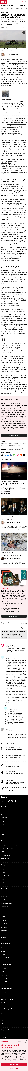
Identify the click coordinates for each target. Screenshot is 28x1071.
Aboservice (4, 1037)
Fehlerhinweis (18, 449)
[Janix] (2, 729)
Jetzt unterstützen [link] (14, 435)
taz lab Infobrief (5, 958)
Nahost (12, 8)
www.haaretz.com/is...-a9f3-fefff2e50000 (16, 694)
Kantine (3, 1016)
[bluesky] (12, 801)
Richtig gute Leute (5, 852)
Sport (2, 824)
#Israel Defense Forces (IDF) (15, 443)
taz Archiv (3, 1002)
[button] (26, 2)
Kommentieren (10, 449)
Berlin (2, 828)
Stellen (2, 879)
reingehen (3, 937)
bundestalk (3, 920)
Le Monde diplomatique (7, 999)
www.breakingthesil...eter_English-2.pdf (15, 691)
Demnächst (4, 968)
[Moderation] (2, 645)
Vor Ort (3, 971)
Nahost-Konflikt (19, 8)
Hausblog (3, 872)
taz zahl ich (3, 900)
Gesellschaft (4, 817)
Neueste (21, 623)
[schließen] (25, 1041)
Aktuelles (3, 869)
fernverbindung (5, 923)
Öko (2, 814)
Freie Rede (3, 934)
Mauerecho (4, 930)
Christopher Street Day (7, 848)
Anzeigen (3, 1023)
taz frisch (3, 951)
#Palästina (3, 445)
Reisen (2, 1013)
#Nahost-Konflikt (4, 443)
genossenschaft (5, 896)
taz (4, 797)
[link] (8, 5)
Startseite (3, 8)
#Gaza (24, 443)
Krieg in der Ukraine (6, 855)
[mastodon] (9, 801)
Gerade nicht (20, 1041)
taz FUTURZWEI (5, 996)
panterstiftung (4, 906)
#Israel (18, 445)
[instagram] (15, 801)
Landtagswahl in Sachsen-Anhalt (9, 845)
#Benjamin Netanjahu (11, 445)
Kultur (2, 821)
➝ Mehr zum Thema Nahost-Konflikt (11, 112)
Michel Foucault (5, 858)
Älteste (25, 623)
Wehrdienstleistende (12, 152)
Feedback (3, 1034)
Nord (2, 831)
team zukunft (4, 947)
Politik (8, 8)
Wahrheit (3, 834)
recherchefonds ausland (7, 903)
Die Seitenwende (5, 876)
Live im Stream (4, 975)
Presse (2, 882)
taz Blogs (3, 992)
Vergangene (4, 978)
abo (2, 893)
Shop (2, 1020)
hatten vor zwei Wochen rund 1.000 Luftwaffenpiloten (13, 161)
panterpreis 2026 (5, 910)
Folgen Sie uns (4, 801)
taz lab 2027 (4, 982)
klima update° (4, 927)
